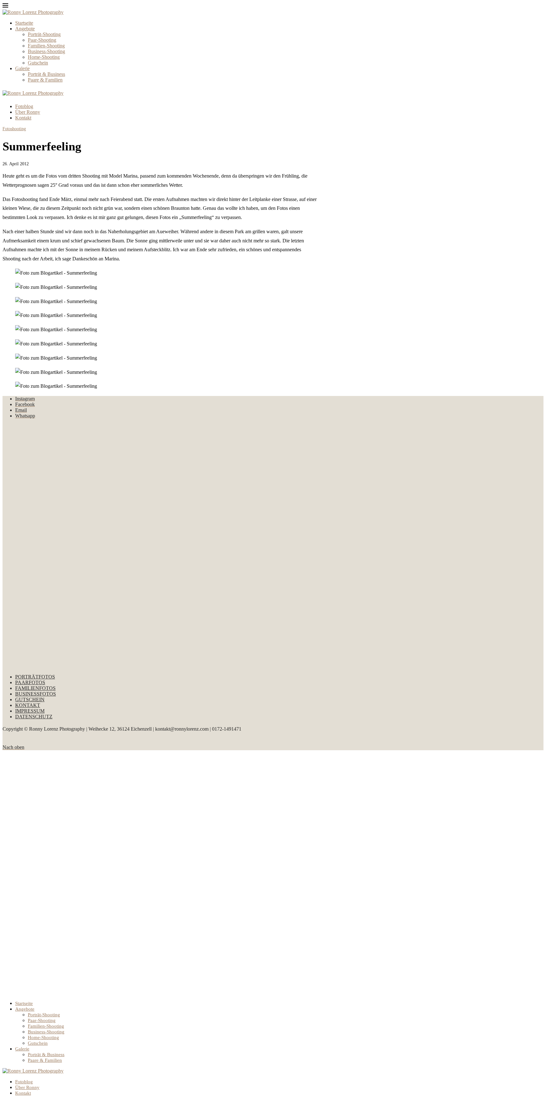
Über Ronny (27, 112)
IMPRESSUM (30, 711)
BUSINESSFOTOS (35, 693)
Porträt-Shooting (44, 34)
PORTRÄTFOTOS (35, 676)
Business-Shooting (46, 51)
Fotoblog (24, 106)
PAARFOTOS (30, 682)
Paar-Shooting (42, 40)
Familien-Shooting (46, 45)
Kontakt (23, 117)
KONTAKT (27, 705)
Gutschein (38, 62)
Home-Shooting (44, 57)
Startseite (24, 23)
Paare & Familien (45, 79)
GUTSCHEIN (30, 699)
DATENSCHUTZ (33, 716)
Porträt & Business (46, 74)
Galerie (22, 68)
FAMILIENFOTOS (35, 688)
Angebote (25, 28)
